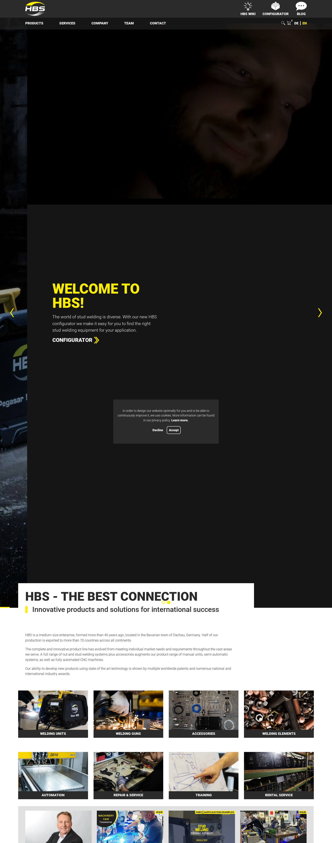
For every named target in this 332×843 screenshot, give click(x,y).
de (296, 23)
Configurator (45, 340)
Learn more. (179, 420)
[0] (289, 23)
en (304, 23)
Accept (174, 430)
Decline (158, 430)
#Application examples (219, 812)
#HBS (199, 812)
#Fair (159, 812)
